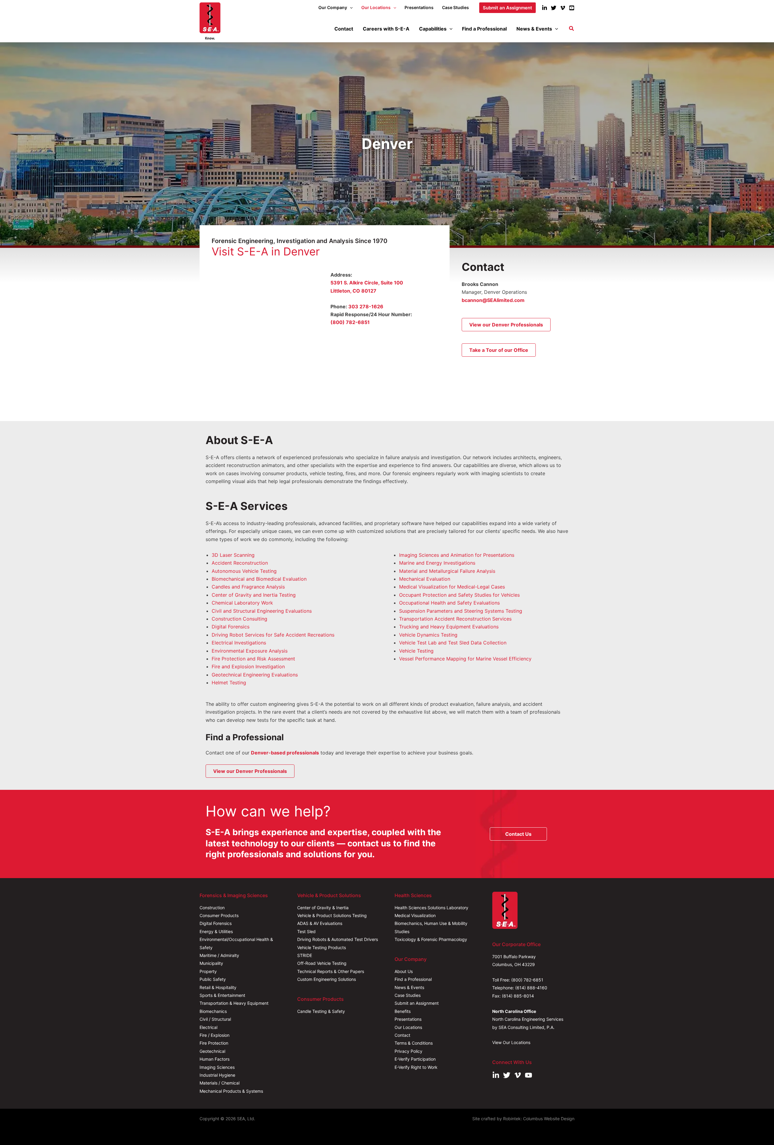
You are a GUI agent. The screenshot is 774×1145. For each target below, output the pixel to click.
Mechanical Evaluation (424, 579)
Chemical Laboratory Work (242, 603)
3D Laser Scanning (233, 555)
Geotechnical (212, 1051)
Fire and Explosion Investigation (248, 666)
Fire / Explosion (214, 1035)
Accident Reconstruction (240, 563)
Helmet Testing (229, 683)
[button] (350, 7)
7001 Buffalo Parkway (514, 956)
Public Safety (213, 979)
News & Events (409, 987)
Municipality (211, 963)
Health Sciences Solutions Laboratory (431, 907)
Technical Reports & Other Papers (330, 971)
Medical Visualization (415, 915)
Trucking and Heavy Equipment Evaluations (449, 627)
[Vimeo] (562, 8)
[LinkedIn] (544, 8)
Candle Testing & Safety (321, 1011)
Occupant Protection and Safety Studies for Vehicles (459, 595)
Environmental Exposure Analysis (250, 651)
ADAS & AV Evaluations (319, 923)
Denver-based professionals (285, 753)
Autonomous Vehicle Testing (244, 571)
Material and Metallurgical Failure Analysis (447, 571)
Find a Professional (413, 979)
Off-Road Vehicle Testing (321, 963)
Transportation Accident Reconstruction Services (455, 619)
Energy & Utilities (216, 931)
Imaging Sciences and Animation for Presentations (456, 555)
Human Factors (214, 1059)
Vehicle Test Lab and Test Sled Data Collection (452, 643)
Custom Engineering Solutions (326, 979)
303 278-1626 (365, 306)
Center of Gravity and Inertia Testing (254, 595)
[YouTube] (571, 8)
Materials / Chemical (219, 1082)
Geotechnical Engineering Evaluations (255, 675)
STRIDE (304, 955)
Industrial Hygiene (217, 1075)
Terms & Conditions (414, 1043)
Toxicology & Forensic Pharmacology (431, 939)
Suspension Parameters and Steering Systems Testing (460, 611)
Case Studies (408, 995)
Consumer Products (219, 915)
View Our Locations (511, 1042)
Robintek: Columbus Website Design (538, 1118)
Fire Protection (214, 1043)
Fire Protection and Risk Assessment (253, 659)
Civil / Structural (215, 1019)
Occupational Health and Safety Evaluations (449, 603)
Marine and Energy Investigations (437, 563)
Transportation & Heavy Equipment (234, 1003)
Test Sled (306, 931)
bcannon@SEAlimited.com (493, 300)
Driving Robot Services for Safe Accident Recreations (273, 635)
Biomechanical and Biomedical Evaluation (259, 579)
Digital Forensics (230, 627)
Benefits (403, 1011)
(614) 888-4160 (531, 987)
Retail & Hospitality (218, 987)
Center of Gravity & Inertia (323, 907)
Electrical (208, 1027)
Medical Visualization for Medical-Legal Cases (452, 587)
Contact (402, 1035)
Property (208, 971)
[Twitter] (553, 8)
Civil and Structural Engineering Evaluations (262, 611)
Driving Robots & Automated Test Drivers (337, 939)
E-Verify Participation (415, 1059)
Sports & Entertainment (222, 995)
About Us (404, 971)
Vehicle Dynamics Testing (428, 635)
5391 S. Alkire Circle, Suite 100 (366, 283)
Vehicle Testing (416, 651)
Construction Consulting (239, 619)
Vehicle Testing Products (321, 947)
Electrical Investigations (239, 643)
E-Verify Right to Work (416, 1067)
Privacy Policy (408, 1051)
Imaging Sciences (217, 1067)
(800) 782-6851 (350, 322)
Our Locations (408, 1027)
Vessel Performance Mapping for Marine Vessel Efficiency (465, 659)
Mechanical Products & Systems (231, 1091)
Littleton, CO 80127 (353, 291)
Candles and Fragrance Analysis (248, 587)
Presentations (408, 1019)
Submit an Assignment (417, 1003)
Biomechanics (213, 1011)
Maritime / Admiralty (219, 955)
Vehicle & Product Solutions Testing (332, 915)
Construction (212, 907)
